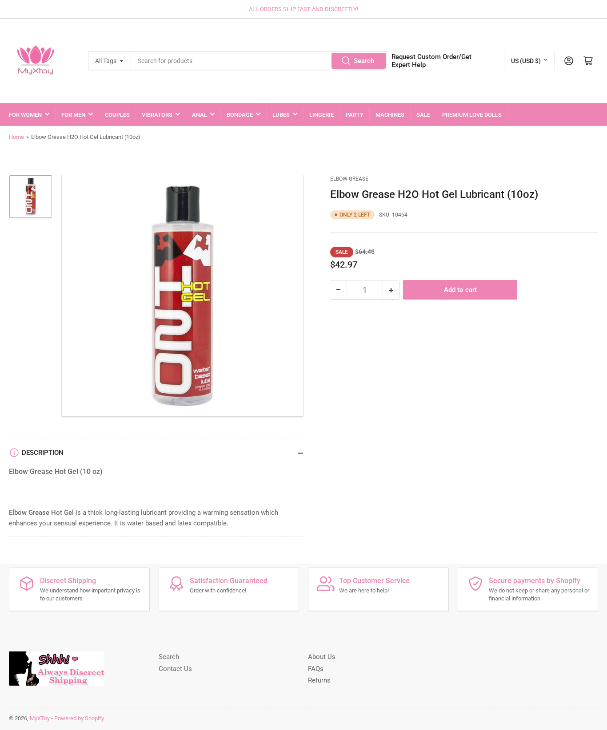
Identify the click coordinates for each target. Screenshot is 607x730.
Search (364, 61)
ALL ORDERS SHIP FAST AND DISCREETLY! (303, 9)
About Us (321, 657)
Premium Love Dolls (472, 114)
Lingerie (321, 114)
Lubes (281, 114)
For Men (73, 114)
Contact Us (175, 669)
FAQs (315, 669)
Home (16, 137)
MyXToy (40, 718)
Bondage (240, 114)
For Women (25, 114)
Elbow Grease (349, 179)
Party (354, 114)
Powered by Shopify (79, 718)
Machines (389, 114)
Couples (117, 114)
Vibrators (157, 114)
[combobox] (259, 60)
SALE (423, 114)
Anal (199, 114)
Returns (319, 680)
